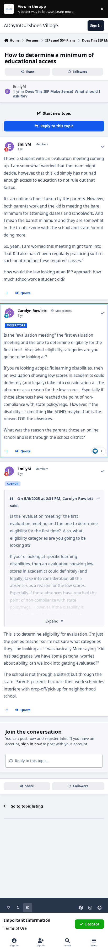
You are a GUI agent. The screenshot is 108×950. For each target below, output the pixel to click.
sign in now (31, 743)
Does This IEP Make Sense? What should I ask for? (56, 94)
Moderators (63, 311)
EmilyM (19, 86)
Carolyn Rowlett (32, 310)
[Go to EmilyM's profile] (7, 91)
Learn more (10, 9)
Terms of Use (15, 928)
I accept (92, 924)
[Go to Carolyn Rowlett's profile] (9, 313)
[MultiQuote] (7, 293)
